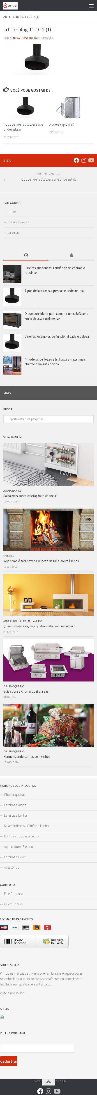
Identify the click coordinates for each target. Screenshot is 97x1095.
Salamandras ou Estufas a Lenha (26, 826)
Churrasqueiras (18, 222)
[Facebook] (76, 160)
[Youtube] (91, 160)
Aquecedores (12, 490)
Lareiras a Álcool (15, 805)
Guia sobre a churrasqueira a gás (25, 691)
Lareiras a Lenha (15, 815)
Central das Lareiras (24, 38)
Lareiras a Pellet (14, 857)
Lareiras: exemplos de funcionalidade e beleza (57, 336)
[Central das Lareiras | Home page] (13, 6)
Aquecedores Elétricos (19, 846)
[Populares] (71, 256)
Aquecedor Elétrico (16, 621)
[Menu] (91, 5)
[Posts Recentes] (25, 256)
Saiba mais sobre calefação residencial (30, 496)
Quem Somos (13, 904)
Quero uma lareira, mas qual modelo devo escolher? (39, 626)
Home (11, 212)
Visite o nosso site (12, 993)
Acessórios (11, 867)
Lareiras (12, 232)
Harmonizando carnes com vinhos (26, 756)
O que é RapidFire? (61, 124)
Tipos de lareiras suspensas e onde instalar (55, 291)
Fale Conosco (13, 894)
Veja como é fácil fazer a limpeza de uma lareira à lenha (41, 561)
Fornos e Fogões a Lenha (21, 836)
